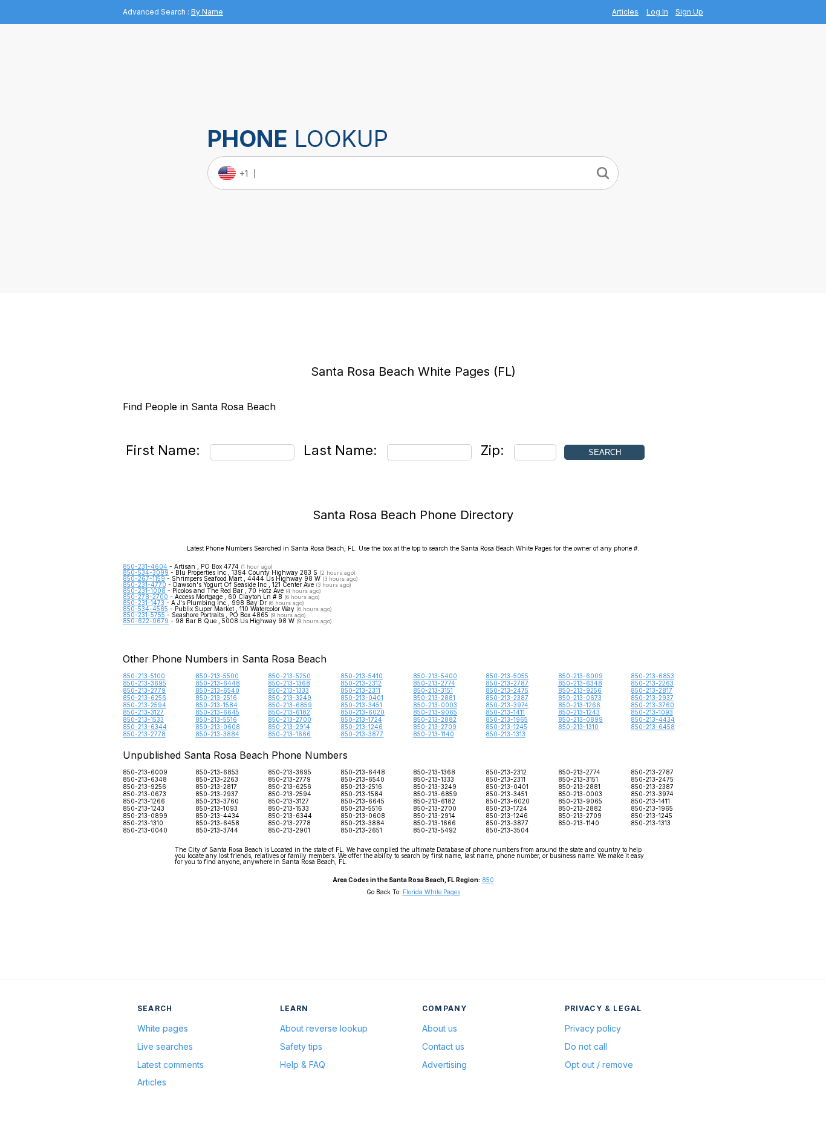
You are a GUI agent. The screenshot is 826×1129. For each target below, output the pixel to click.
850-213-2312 (361, 683)
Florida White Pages (431, 891)
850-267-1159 (144, 578)
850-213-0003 (435, 704)
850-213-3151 (433, 690)
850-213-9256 (580, 690)
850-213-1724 (361, 719)
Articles (625, 11)
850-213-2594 (144, 704)
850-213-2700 (289, 719)
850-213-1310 (578, 726)
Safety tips (301, 1046)
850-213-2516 (216, 697)
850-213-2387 (507, 697)
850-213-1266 (579, 704)
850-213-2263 (652, 683)
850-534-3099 (146, 572)
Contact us (443, 1046)
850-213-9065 (435, 712)
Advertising (444, 1064)
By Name (207, 11)
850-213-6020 (362, 712)
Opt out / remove (599, 1064)
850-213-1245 (506, 726)
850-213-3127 (143, 712)
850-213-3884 (217, 734)
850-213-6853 (652, 675)
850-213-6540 (217, 690)
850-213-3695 (144, 683)
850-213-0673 (580, 697)
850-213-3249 (289, 697)
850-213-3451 (361, 704)
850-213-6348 (580, 683)
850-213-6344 (145, 726)
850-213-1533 (143, 719)
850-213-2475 (507, 690)
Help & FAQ (302, 1064)
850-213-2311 (360, 690)
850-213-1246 (361, 726)
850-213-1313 (505, 734)
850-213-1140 (433, 734)
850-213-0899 (580, 719)
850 (488, 879)
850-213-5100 (144, 675)
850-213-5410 (361, 675)
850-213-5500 (217, 675)
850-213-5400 (435, 675)
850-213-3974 (507, 704)
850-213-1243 (579, 712)
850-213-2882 (435, 719)
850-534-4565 (145, 608)
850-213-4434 (653, 719)
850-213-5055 (507, 675)
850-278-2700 (145, 596)
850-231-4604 (145, 566)
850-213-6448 (217, 683)
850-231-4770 (144, 584)
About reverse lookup (324, 1028)
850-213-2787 (507, 683)
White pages (162, 1028)
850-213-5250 (289, 675)
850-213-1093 (652, 712)
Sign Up (689, 11)
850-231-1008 (144, 590)
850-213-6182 (289, 712)
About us (439, 1028)
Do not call (586, 1046)
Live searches (165, 1046)
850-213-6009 (580, 675)
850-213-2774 (434, 683)
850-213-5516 (216, 719)
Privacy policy (593, 1028)
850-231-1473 (143, 602)
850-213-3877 (361, 734)
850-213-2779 (144, 690)
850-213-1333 (288, 690)
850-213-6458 (653, 726)
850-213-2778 (144, 734)
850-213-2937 (652, 697)
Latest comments (170, 1064)
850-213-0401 (361, 697)
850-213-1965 (507, 719)
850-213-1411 (505, 712)
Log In (657, 11)
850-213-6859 (290, 704)
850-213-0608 (217, 726)
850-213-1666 (289, 734)
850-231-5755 (144, 614)
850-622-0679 (146, 620)
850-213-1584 (216, 704)
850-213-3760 (652, 704)
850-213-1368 (289, 683)
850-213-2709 (435, 726)
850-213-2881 (434, 697)
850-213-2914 (289, 726)
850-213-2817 (651, 690)
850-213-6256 (144, 697)
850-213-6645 (217, 712)
